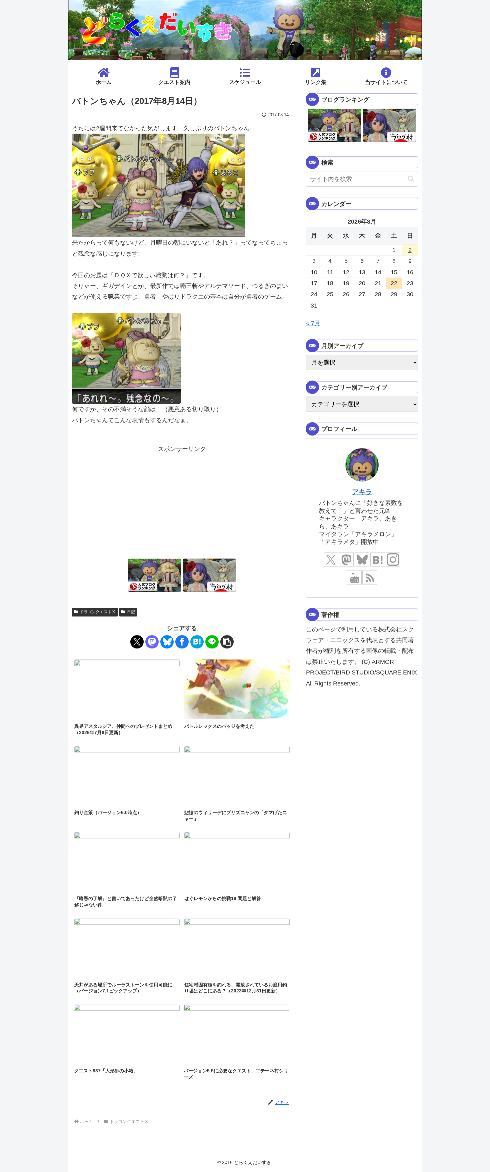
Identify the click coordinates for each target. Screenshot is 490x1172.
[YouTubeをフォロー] (354, 577)
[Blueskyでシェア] (167, 641)
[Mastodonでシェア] (152, 641)
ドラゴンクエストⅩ (98, 611)
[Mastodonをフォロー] (346, 559)
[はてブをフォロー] (377, 559)
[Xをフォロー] (331, 559)
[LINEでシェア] (212, 641)
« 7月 (313, 323)
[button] (227, 641)
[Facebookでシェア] (182, 641)
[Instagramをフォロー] (393, 559)
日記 (131, 611)
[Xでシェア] (137, 641)
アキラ (362, 492)
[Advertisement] (182, 501)
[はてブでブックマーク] (197, 641)
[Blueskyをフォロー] (362, 559)
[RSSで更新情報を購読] (369, 577)
